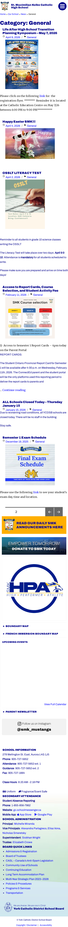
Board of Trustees (16, 856)
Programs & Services (18, 888)
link (42, 96)
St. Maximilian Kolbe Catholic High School (32, 6)
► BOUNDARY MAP (16, 626)
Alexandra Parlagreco (34, 828)
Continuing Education (18, 869)
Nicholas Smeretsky (14, 833)
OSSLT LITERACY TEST (21, 173)
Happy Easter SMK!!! (18, 121)
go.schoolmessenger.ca (27, 810)
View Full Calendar (55, 704)
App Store (25, 814)
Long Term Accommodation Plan (25, 874)
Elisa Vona (54, 828)
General (31, 37)
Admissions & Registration (21, 851)
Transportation (14, 892)
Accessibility (46, 925)
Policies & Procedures (19, 883)
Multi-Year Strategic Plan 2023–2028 (27, 879)
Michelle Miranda (24, 823)
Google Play (44, 814)
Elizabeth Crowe (22, 842)
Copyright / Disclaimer (26, 925)
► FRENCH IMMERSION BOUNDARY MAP (30, 633)
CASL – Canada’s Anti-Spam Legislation (29, 860)
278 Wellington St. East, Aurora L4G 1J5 (25, 754)
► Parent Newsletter (20, 711)
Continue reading (14, 390)
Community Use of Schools (22, 865)
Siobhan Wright (31, 837)
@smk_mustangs (34, 729)
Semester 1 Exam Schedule (24, 437)
